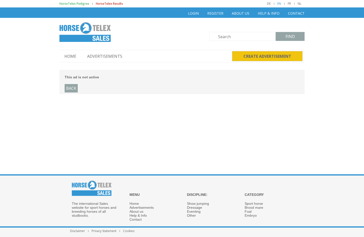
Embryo (251, 215)
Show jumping (198, 204)
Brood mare (254, 207)
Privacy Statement (104, 231)
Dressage (194, 207)
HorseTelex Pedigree (74, 4)
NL (299, 4)
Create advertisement (267, 56)
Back (71, 88)
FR (289, 4)
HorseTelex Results (109, 4)
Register (215, 13)
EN (279, 4)
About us (240, 13)
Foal (248, 211)
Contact (296, 13)
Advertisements (104, 56)
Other (191, 215)
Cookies (128, 231)
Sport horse (254, 204)
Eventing (194, 211)
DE (269, 4)
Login (193, 13)
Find (290, 36)
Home (70, 56)
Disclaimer (77, 231)
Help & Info (269, 13)
